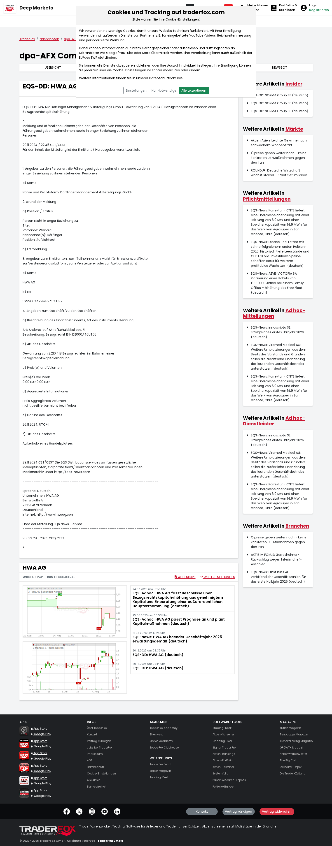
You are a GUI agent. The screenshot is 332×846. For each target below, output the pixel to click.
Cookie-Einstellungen (129, 70)
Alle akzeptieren (193, 90)
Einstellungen (136, 90)
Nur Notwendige (164, 90)
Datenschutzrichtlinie (166, 78)
